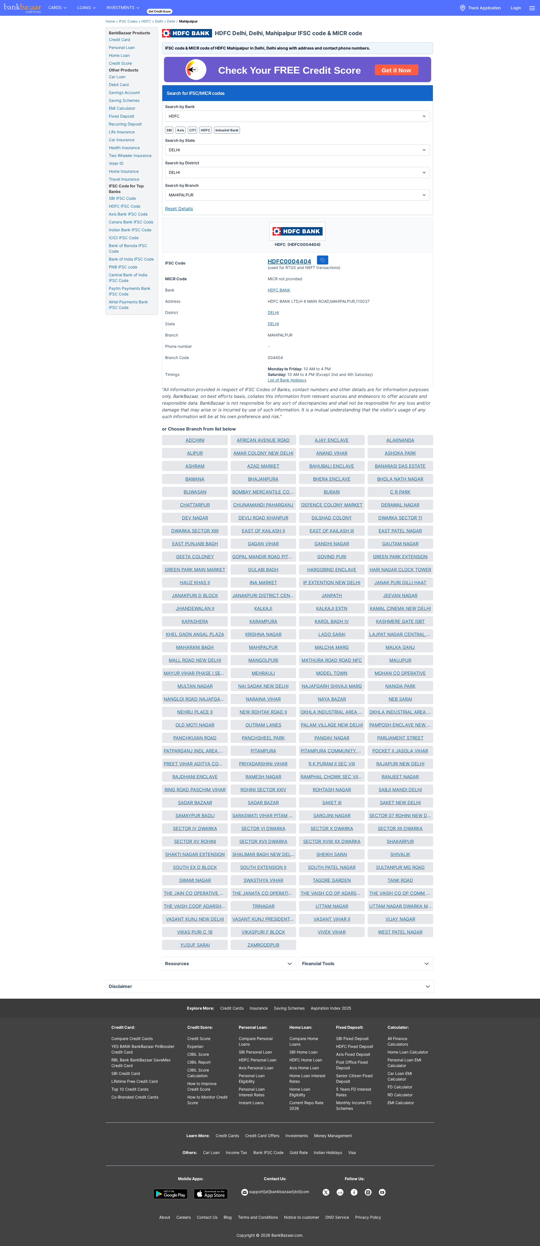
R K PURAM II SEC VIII (332, 764)
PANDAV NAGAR (331, 738)
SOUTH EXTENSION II (263, 867)
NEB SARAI (400, 699)
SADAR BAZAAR (195, 802)
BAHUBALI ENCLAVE (331, 466)
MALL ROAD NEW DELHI (195, 660)
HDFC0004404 (289, 261)
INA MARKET (263, 582)
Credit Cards (232, 1008)
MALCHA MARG (332, 647)
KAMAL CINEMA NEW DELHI (400, 608)
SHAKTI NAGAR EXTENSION (195, 854)
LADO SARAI (331, 634)
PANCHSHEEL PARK (263, 738)
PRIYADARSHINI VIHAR (263, 764)
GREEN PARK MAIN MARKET (195, 569)
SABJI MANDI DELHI (400, 789)
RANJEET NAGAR (400, 776)
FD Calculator (400, 1086)
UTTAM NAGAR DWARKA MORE (400, 906)
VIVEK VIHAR (332, 932)
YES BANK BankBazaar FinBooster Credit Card (142, 1049)
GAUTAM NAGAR (400, 543)
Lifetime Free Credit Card (134, 1081)
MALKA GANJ (400, 647)
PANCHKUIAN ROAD (195, 738)
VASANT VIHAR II (332, 919)
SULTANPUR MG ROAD (400, 867)
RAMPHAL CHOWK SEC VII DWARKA (332, 776)
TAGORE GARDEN (332, 880)
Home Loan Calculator (408, 1052)
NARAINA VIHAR (263, 699)
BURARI (332, 492)
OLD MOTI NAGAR (195, 725)
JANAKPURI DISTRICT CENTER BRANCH (263, 595)
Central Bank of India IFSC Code (128, 277)
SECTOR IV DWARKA (195, 828)
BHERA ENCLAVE (331, 479)
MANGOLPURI (263, 660)
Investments (296, 1135)
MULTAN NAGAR (195, 686)
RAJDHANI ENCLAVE (195, 776)
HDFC (146, 21)
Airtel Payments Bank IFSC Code (128, 304)
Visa (352, 1152)
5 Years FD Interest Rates (353, 1092)
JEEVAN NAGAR (400, 595)
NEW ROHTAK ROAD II (263, 712)
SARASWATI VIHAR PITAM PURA (263, 815)
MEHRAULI (263, 673)
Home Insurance (124, 171)
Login (516, 7)
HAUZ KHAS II (195, 582)
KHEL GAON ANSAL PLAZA (195, 634)
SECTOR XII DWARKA (400, 828)
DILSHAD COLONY (332, 518)
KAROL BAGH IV (332, 621)
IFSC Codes (128, 21)
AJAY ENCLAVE (332, 440)
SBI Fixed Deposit (352, 1038)
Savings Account (124, 92)
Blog (228, 1217)
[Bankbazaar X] (326, 1192)
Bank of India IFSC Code (131, 259)
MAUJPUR (400, 660)
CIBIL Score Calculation (198, 1073)
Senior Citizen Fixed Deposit (354, 1078)
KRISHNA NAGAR (263, 634)
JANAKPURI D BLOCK (195, 595)
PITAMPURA (263, 751)
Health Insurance (124, 147)
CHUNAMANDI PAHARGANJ (263, 505)
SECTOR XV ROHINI (195, 841)
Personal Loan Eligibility (252, 1078)
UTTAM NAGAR (332, 906)
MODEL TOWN (331, 673)
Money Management (333, 1135)
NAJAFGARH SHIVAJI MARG (332, 686)
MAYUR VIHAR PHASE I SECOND (195, 673)
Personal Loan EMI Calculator (404, 1062)
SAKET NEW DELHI (400, 802)
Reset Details (179, 208)
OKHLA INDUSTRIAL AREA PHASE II (400, 712)
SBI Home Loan (303, 1052)
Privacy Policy (368, 1217)
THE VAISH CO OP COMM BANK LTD (400, 893)
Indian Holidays (328, 1152)
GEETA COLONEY (195, 556)
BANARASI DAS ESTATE (400, 466)
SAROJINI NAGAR (331, 815)
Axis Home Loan (304, 1067)
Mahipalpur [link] (188, 21)
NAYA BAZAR (332, 699)
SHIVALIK (400, 854)
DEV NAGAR (195, 518)
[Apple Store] (211, 1194)
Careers (183, 1217)
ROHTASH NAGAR (332, 789)
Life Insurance (122, 131)
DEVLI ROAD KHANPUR (263, 518)
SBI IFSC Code (122, 198)
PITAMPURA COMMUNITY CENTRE (332, 751)
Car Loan (117, 76)
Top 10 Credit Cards (129, 1089)
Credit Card (119, 39)
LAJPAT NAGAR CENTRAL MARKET (400, 634)
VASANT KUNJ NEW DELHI (195, 919)
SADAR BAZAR (263, 802)
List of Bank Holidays (287, 380)
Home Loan (119, 55)
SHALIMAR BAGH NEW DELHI (263, 854)
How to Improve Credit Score (202, 1086)
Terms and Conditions (258, 1217)
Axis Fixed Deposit (353, 1054)
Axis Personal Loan (256, 1067)
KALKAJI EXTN (331, 608)
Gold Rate (299, 1152)
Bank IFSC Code (268, 1152)
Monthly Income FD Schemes (354, 1105)
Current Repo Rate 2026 (306, 1105)
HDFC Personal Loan (257, 1059)
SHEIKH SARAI (331, 854)
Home (110, 21)
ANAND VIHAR (331, 453)
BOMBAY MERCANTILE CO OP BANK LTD (263, 492)
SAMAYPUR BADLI (195, 815)
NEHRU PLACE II (195, 712)
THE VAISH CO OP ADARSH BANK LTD (332, 893)
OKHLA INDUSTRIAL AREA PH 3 (332, 712)
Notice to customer (301, 1217)
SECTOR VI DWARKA (263, 828)
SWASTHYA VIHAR (263, 880)
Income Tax (236, 1152)
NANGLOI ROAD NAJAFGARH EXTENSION (195, 699)
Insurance (259, 1008)
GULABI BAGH (263, 569)
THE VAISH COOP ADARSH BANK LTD (195, 906)
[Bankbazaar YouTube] (383, 1192)
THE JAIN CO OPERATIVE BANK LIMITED (195, 893)
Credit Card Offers (262, 1135)
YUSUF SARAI (195, 945)
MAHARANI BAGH (195, 647)
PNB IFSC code (123, 267)
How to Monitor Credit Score (207, 1100)
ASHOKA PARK (400, 453)
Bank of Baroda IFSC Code (128, 248)
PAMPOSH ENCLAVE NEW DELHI (400, 725)
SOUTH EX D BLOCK (195, 867)
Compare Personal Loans (256, 1041)
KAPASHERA (195, 621)
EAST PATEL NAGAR (400, 531)
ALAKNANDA (400, 440)
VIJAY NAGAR (400, 919)
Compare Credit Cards (132, 1038)
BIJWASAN (195, 492)
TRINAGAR (263, 906)
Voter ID (116, 163)
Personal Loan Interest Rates (252, 1092)
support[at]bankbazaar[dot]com (279, 1191)
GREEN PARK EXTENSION (400, 556)
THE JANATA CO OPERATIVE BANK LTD (263, 893)
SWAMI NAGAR (195, 880)
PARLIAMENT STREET (400, 738)
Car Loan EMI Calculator (400, 1076)
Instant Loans (251, 1102)
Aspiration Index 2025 (331, 1008)
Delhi (159, 21)
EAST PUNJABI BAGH (195, 543)
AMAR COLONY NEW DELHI (263, 453)
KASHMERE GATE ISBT (400, 621)
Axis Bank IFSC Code (128, 214)
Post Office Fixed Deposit (352, 1065)
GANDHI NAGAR (331, 543)
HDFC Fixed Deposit (354, 1046)
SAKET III (331, 802)
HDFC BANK (279, 290)
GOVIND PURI (331, 556)
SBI (169, 130)
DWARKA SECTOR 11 (400, 518)
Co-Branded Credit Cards (134, 1097)
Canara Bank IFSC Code (131, 221)
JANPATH (331, 595)
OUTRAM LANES (263, 725)
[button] (322, 260)
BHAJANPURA (263, 479)
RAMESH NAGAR (263, 776)
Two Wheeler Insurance (130, 155)
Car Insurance (121, 139)
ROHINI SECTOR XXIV (263, 789)
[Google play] (171, 1194)
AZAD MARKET (263, 466)
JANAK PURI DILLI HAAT (400, 582)
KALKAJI (263, 608)
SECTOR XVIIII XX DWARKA (332, 841)
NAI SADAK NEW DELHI (263, 686)
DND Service (337, 1217)
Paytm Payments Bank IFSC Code (129, 291)
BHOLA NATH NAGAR (400, 479)
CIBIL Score (198, 1054)
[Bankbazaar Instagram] (369, 1192)
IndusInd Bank (226, 130)
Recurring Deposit (125, 124)
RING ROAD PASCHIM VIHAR (195, 789)
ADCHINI (195, 440)
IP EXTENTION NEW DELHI (331, 582)
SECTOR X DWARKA (331, 828)
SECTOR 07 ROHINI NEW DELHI (400, 815)
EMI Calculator (122, 108)
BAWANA (194, 479)
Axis (180, 130)
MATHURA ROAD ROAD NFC (332, 660)
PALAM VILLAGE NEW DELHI (332, 725)
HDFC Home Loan (305, 1059)
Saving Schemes (124, 100)
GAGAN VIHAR (263, 543)
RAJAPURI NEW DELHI (400, 764)
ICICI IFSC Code (124, 237)
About (164, 1217)
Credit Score (120, 63)
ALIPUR (195, 453)
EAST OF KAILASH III (332, 531)
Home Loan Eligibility (299, 1092)
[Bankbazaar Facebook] (355, 1192)
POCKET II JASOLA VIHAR (400, 751)
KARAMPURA (263, 621)
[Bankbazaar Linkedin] (341, 1192)
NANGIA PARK (400, 686)
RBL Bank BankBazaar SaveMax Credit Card (141, 1062)
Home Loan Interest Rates (307, 1078)
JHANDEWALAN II (195, 608)
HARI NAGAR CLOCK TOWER (400, 569)
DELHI (273, 312)
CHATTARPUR (195, 505)
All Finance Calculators (398, 1041)
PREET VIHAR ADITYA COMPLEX (195, 764)
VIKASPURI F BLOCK (263, 932)
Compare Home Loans (303, 1041)
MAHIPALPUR (263, 647)
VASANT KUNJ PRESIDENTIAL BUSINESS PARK (263, 919)
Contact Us (207, 1217)
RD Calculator (400, 1094)
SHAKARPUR (400, 841)
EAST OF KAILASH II (263, 531)
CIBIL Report (199, 1062)
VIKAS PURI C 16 (195, 932)
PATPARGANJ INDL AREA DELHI (195, 751)
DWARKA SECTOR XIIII (195, 531)
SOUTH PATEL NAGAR (332, 867)
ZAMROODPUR (263, 945)
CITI (192, 130)
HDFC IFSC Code (124, 206)
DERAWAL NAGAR (400, 505)
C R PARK (400, 492)
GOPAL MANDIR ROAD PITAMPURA (263, 556)
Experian (195, 1046)
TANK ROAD (400, 880)
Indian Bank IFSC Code (130, 229)
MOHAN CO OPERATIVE (400, 673)
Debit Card (119, 84)
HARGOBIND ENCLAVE (331, 569)
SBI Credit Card (125, 1073)
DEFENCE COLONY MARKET (332, 505)
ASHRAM (194, 466)
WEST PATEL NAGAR (400, 932)
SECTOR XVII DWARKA (263, 841)
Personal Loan (122, 47)
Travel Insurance (124, 179)
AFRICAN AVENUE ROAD (263, 440)
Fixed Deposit (121, 116)
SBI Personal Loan (255, 1052)
